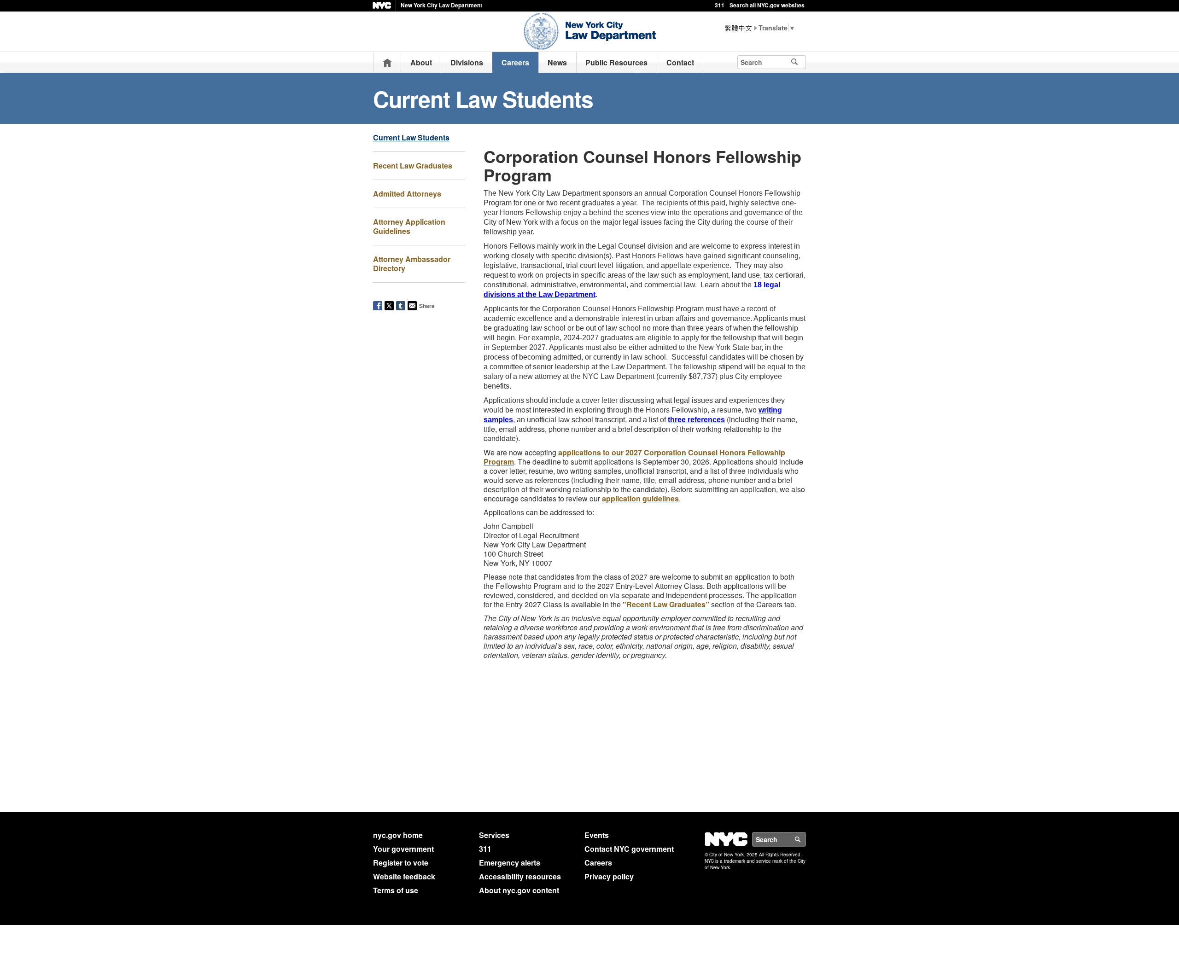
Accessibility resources (520, 876)
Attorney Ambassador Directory (411, 263)
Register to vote (400, 862)
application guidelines (640, 498)
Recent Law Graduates (412, 165)
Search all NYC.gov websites (767, 5)
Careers (515, 62)
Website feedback (404, 876)
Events (596, 835)
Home (387, 62)
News (557, 62)
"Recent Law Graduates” (666, 604)
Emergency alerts (509, 862)
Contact (680, 62)
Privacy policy (609, 876)
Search (805, 839)
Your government (403, 848)
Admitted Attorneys (407, 193)
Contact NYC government (629, 848)
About (421, 62)
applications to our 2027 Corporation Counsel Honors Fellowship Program (634, 457)
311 (719, 5)
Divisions (466, 62)
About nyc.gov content (519, 890)
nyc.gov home (398, 835)
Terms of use (395, 890)
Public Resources (616, 62)
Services (494, 835)
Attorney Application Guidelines (409, 226)
